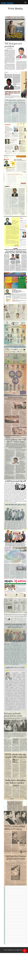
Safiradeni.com (11, 950)
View (16, 22)
